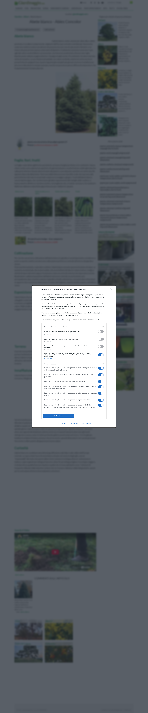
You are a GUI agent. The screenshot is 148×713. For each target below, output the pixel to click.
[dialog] (74, 356)
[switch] (101, 331)
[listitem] (74, 327)
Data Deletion (61, 423)
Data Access (74, 423)
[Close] (111, 290)
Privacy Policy (86, 423)
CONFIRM (58, 416)
